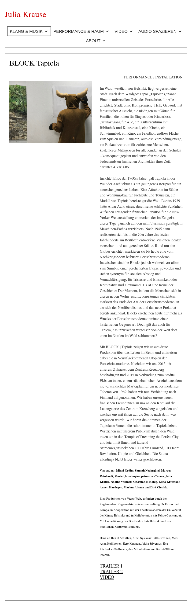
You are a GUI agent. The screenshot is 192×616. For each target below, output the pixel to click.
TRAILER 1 (111, 566)
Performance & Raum (78, 31)
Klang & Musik (26, 31)
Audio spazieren (157, 31)
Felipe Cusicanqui (169, 515)
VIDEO (107, 577)
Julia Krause (25, 13)
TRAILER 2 (111, 571)
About (93, 40)
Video (121, 31)
